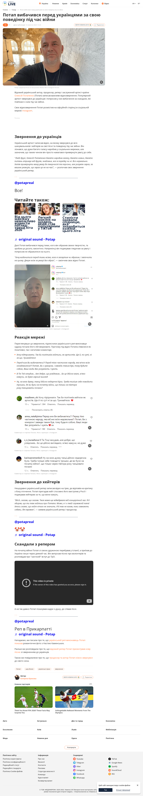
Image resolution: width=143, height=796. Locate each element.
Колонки (94, 3)
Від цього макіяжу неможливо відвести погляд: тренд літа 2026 (25, 223)
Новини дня (42, 738)
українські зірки (44, 669)
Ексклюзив (7, 729)
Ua (133, 3)
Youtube (80, 759)
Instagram (27, 110)
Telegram (80, 763)
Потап (18, 669)
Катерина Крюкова (28, 678)
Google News (117, 763)
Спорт (85, 3)
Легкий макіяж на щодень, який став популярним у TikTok (49, 223)
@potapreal (24, 182)
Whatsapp (81, 778)
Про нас (41, 759)
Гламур (14, 10)
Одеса (74, 738)
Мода (5, 738)
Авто (5, 721)
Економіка (75, 3)
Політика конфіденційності (14, 762)
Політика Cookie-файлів (12, 771)
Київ (39, 729)
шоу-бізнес (29, 669)
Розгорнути (71, 747)
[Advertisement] (53, 124)
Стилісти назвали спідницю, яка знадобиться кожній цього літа (73, 224)
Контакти (42, 765)
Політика (110, 738)
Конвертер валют (45, 781)
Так (105, 790)
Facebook (80, 774)
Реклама (41, 768)
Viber (79, 766)
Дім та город (77, 721)
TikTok (114, 759)
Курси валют (43, 777)
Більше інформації (123, 790)
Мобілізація (111, 729)
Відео (106, 3)
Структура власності (46, 771)
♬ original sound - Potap (35, 239)
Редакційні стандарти (12, 768)
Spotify (114, 766)
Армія (64, 3)
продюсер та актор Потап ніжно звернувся (71, 657)
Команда (41, 774)
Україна (45, 3)
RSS (113, 774)
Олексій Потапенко (24, 95)
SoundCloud (116, 770)
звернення (59, 669)
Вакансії (41, 762)
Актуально (42, 721)
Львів (74, 729)
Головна (5, 10)
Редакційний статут (11, 765)
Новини (55, 3)
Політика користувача (12, 759)
